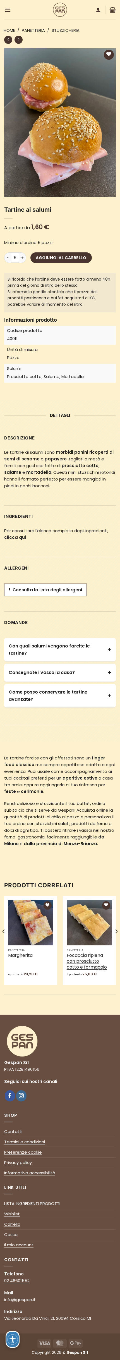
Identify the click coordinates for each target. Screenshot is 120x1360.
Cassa (11, 1234)
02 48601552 (17, 1280)
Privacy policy (18, 1162)
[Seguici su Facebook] (10, 1095)
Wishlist (12, 1214)
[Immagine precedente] (4, 942)
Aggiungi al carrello (61, 257)
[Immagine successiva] (116, 942)
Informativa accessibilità (29, 1173)
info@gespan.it (20, 1299)
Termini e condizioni (24, 1142)
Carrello (12, 1224)
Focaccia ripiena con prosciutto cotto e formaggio (87, 961)
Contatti (13, 1131)
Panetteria (33, 30)
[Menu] (7, 9)
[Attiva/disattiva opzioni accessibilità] (13, 1339)
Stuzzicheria (66, 30)
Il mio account (18, 1245)
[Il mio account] (98, 10)
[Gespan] (60, 10)
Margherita (20, 956)
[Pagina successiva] (8, 40)
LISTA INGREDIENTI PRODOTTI (32, 1203)
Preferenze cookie (23, 1152)
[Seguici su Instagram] (21, 1095)
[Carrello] (112, 10)
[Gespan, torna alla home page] (22, 1041)
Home (9, 30)
